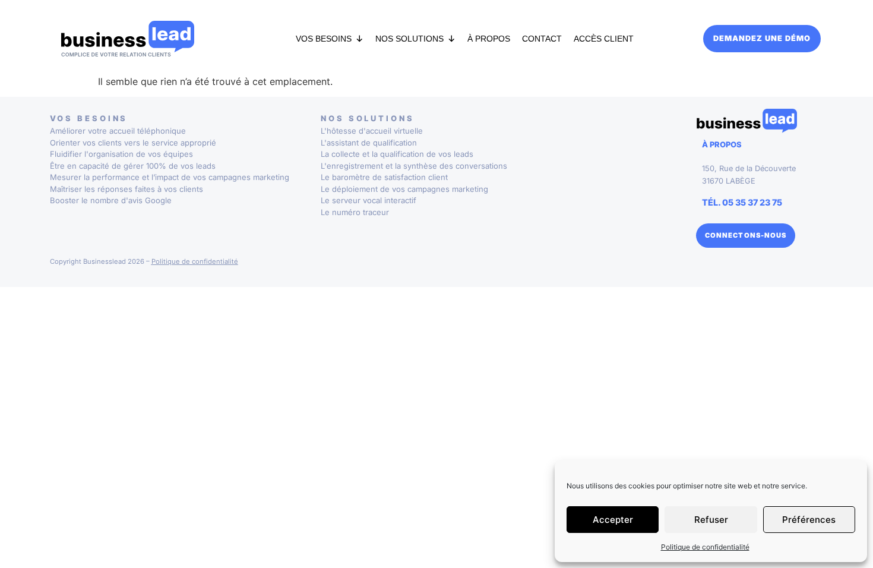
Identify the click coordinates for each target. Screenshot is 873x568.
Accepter (613, 519)
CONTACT (542, 38)
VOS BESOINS (324, 38)
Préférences (809, 519)
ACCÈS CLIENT (604, 38)
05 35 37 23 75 (752, 202)
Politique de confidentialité (705, 546)
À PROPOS (488, 38)
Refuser (711, 519)
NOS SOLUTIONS (409, 38)
